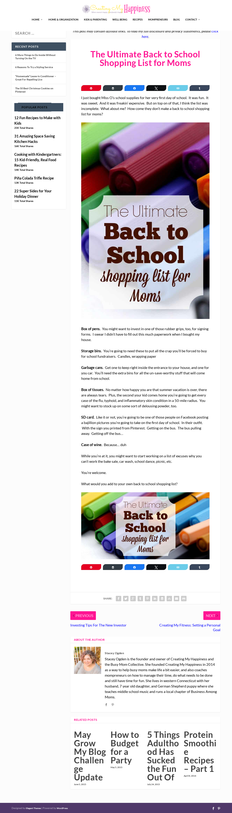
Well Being (119, 19)
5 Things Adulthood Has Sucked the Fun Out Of (163, 756)
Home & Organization (63, 19)
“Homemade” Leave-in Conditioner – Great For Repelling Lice (35, 78)
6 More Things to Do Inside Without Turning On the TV (35, 56)
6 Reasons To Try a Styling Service (34, 67)
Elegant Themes (33, 808)
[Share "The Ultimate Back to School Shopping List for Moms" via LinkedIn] (154, 598)
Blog (176, 19)
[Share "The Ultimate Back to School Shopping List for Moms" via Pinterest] (147, 598)
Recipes (138, 19)
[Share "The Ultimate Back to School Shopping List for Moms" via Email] (176, 598)
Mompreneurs (158, 19)
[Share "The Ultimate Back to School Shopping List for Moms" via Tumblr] (140, 598)
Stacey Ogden (114, 653)
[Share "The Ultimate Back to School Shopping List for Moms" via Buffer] (162, 598)
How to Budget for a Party (125, 747)
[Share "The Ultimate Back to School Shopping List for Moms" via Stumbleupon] (169, 598)
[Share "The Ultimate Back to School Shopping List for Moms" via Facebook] (118, 598)
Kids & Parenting (95, 19)
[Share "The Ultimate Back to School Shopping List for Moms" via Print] (183, 598)
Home (36, 19)
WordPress (62, 808)
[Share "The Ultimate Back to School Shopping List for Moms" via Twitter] (125, 598)
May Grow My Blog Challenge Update (90, 756)
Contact (191, 19)
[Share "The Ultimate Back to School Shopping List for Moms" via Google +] (133, 598)
